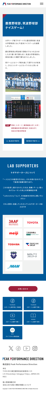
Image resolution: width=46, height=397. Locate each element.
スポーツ (19, 125)
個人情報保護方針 (9, 382)
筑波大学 (32, 128)
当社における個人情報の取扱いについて (17, 385)
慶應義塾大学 (29, 125)
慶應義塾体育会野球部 (19, 128)
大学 (36, 125)
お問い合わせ (23, 289)
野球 (13, 125)
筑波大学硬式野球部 (18, 131)
